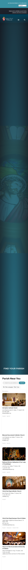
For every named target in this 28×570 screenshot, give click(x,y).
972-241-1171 (5, 523)
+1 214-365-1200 (6, 494)
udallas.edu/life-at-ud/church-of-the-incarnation (14, 553)
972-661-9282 (5, 411)
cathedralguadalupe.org (8, 469)
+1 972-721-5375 (6, 552)
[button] (18, 20)
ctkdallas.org (5, 496)
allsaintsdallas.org (6, 413)
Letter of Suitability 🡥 (13, 3)
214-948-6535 (5, 438)
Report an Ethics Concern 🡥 (20, 12)
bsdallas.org (5, 440)
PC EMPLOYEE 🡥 (23, 3)
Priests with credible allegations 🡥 (18, 11)
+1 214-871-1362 (6, 467)
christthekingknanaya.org (8, 524)
